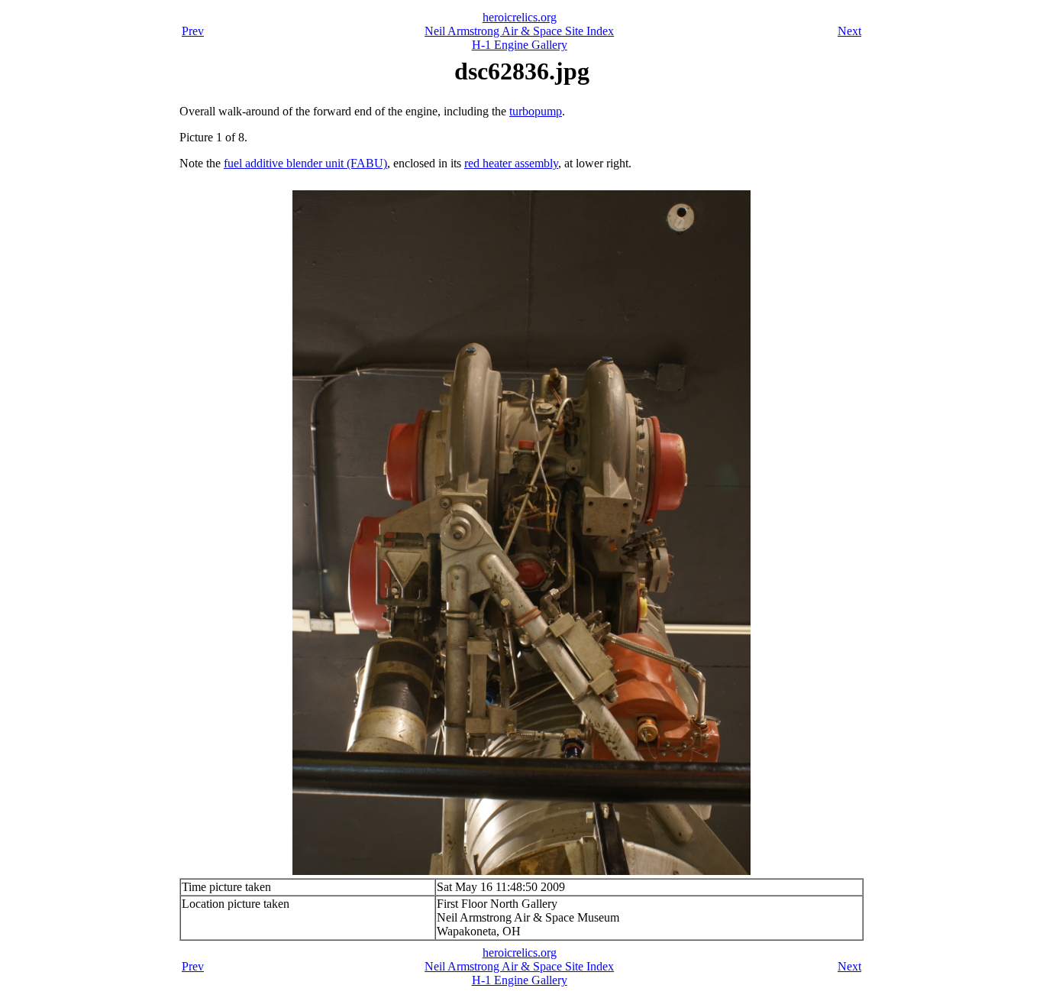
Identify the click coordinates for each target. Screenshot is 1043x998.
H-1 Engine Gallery (519, 44)
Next (849, 30)
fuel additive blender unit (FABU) (305, 163)
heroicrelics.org (520, 17)
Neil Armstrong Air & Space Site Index (519, 30)
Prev (193, 30)
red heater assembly (511, 163)
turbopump (535, 111)
